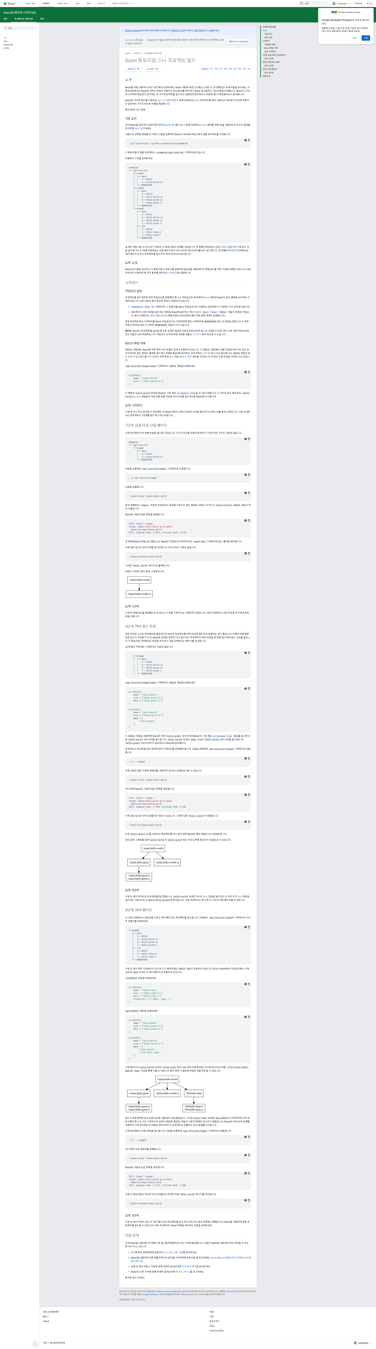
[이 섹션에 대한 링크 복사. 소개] (134, 80)
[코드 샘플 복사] (249, 140)
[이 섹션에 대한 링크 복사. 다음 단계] (142, 1236)
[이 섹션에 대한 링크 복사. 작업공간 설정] (145, 291)
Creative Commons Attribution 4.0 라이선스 (174, 1291)
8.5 (230, 68)
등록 (212, 30)
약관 (45, 1343)
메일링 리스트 (178, 30)
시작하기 (46, 3)
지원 (211, 1316)
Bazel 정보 (30, 3)
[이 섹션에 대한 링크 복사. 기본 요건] (139, 119)
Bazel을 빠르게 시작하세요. (20, 12)
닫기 (355, 38)
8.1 (249, 68)
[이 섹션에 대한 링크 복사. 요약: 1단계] (142, 606)
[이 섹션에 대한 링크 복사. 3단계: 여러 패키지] (155, 910)
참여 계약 (199, 30)
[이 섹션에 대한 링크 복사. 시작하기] (141, 283)
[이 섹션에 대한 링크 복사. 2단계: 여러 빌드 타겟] (159, 626)
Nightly (205, 68)
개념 (42, 19)
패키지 (236, 247)
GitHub (358, 3)
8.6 (225, 68)
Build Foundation (133, 30)
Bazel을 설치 (169, 125)
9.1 (211, 68)
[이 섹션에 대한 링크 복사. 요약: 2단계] (142, 890)
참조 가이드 (184, 1271)
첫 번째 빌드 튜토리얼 (23, 19)
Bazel (127, 53)
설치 (5, 19)
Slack (212, 1326)
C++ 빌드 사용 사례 (173, 1252)
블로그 (46, 1316)
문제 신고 (133, 68)
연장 (89, 3)
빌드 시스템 (163, 100)
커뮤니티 (101, 3)
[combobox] (313, 3)
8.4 (235, 68)
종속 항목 (187, 356)
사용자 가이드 (63, 3)
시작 (366, 38)
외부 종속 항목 (189, 1266)
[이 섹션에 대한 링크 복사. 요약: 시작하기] (145, 406)
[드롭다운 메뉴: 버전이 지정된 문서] (132, 3)
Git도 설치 (140, 128)
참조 (78, 3)
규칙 (205, 353)
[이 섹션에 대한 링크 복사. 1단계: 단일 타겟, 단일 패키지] (170, 425)
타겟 (222, 247)
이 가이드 (197, 334)
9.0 (216, 68)
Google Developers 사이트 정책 (156, 1294)
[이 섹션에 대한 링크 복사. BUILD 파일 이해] (148, 343)
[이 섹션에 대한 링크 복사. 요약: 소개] (140, 263)
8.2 (244, 68)
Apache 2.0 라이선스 (235, 1291)
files (210, 312)
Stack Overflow (217, 1330)
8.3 (239, 68)
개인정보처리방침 (57, 1343)
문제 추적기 (215, 1321)
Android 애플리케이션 (228, 1257)
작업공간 (172, 272)
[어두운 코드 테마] (245, 140)
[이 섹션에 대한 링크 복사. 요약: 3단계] (142, 1216)
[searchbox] (20, 28)
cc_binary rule (186, 393)
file (141, 306)
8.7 (221, 68)
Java (213, 1257)
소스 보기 (152, 68)
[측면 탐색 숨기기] (35, 1344)
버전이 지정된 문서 (120, 3)
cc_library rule (222, 736)
